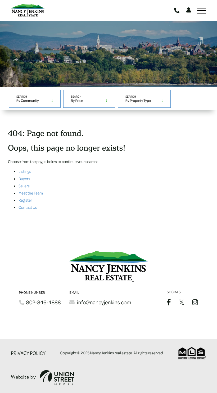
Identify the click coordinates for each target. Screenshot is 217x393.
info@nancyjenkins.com (104, 302)
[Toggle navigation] (201, 10)
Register (25, 200)
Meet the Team (31, 193)
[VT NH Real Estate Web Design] (42, 377)
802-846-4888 (177, 10)
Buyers (24, 178)
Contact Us (28, 207)
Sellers (24, 185)
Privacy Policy (28, 353)
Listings (25, 171)
